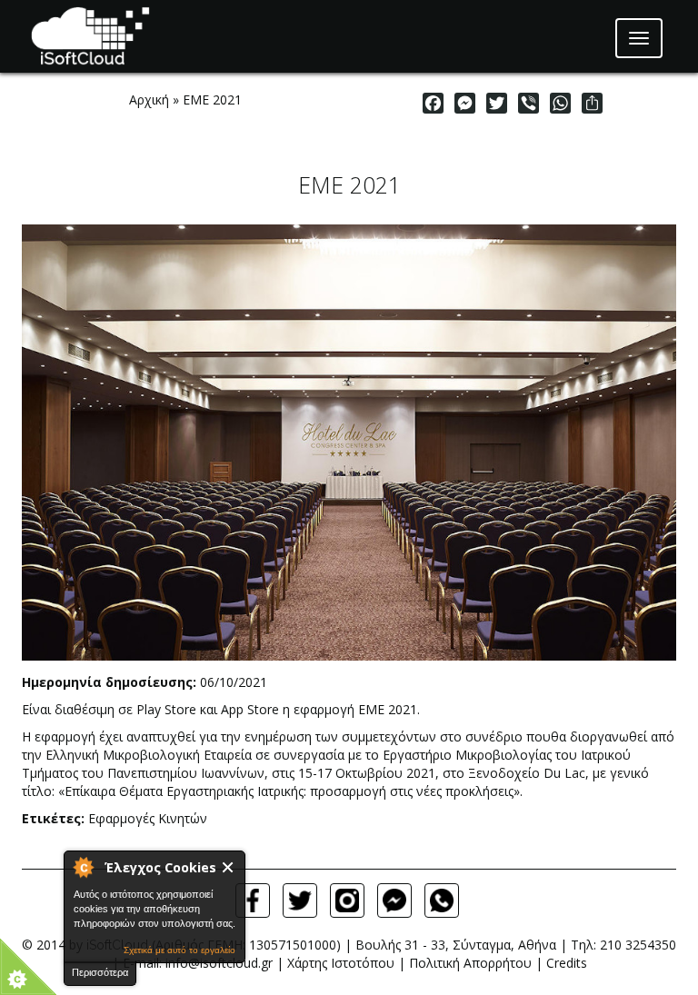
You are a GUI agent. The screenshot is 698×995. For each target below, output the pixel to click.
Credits (566, 962)
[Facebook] (252, 900)
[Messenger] (394, 900)
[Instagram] (347, 900)
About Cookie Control (83, 866)
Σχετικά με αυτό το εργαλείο (179, 950)
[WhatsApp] (441, 900)
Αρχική (149, 99)
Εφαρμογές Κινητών (147, 818)
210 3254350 (638, 944)
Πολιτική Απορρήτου (470, 962)
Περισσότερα (100, 972)
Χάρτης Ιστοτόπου (340, 962)
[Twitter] (300, 900)
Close (228, 867)
